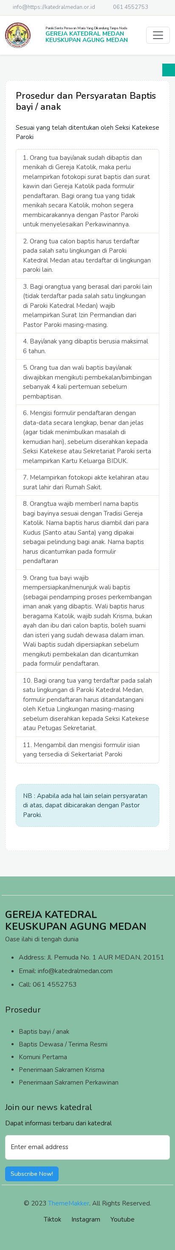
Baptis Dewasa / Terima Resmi (63, 1044)
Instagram (85, 1219)
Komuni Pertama (43, 1057)
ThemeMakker (68, 1203)
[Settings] (168, 70)
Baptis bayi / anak (44, 1031)
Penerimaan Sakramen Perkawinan (69, 1082)
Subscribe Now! (32, 1174)
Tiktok (52, 1219)
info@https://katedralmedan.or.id (54, 7)
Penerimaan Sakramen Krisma (61, 1070)
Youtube (122, 1219)
